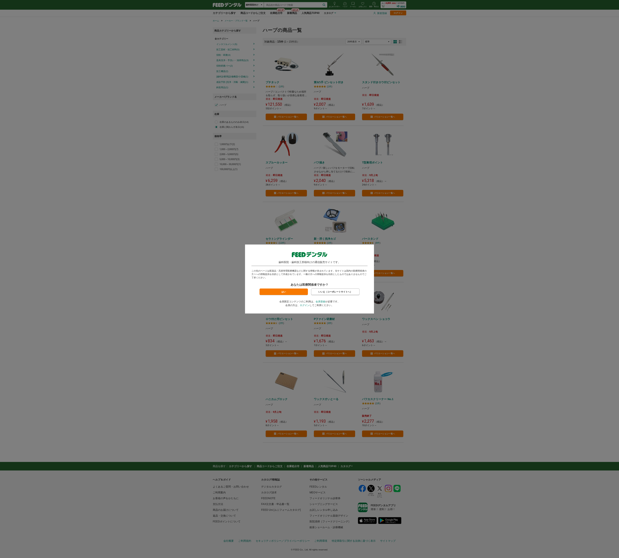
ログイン (305, 305)
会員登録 (320, 301)
